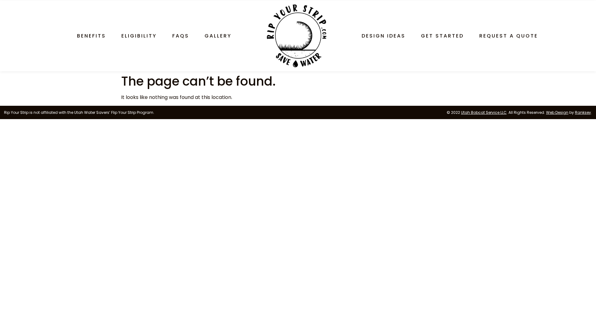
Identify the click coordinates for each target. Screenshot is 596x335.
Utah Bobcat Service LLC (484, 112)
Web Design (557, 112)
